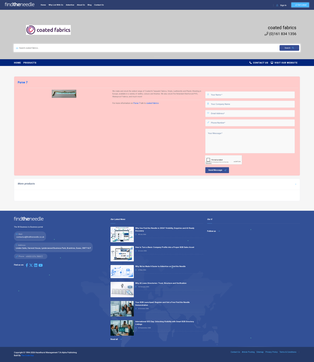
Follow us (211, 231)
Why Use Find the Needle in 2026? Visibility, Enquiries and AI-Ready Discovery (164, 229)
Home (43, 5)
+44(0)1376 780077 (34, 256)
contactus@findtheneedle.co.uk (30, 237)
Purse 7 (136, 103)
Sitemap (260, 352)
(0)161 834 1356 (282, 34)
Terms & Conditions (288, 352)
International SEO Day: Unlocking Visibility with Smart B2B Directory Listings (164, 322)
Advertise (70, 5)
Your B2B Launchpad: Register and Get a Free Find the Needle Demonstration (162, 303)
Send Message (215, 170)
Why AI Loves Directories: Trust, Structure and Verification (160, 283)
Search (288, 48)
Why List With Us (56, 5)
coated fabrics (282, 27)
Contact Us (99, 5)
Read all (114, 339)
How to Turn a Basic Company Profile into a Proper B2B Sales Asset (164, 247)
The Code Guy (27, 355)
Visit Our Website (285, 62)
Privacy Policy (271, 352)
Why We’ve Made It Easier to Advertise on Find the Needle (160, 266)
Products (29, 62)
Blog (90, 5)
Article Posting (248, 352)
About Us (81, 5)
